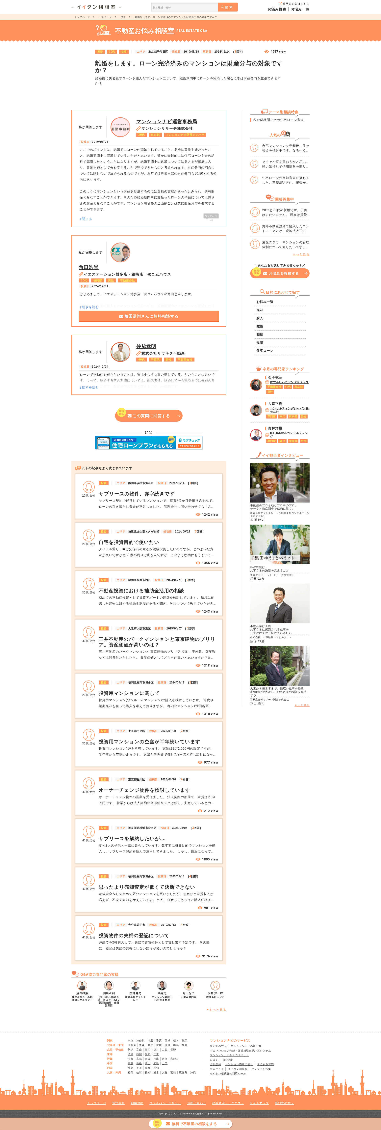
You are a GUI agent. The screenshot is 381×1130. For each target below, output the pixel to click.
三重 (156, 1054)
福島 (184, 1045)
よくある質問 (265, 1064)
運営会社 (118, 1103)
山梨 (164, 1049)
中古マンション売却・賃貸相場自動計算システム (240, 1050)
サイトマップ (259, 1103)
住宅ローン (265, 351)
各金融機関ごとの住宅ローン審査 (278, 120)
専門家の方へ (284, 1103)
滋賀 (130, 1058)
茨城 (167, 1040)
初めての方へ (218, 1046)
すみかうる (217, 1068)
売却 (260, 310)
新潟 (130, 1049)
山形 (176, 1045)
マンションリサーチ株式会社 (167, 128)
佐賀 (139, 1072)
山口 (164, 1063)
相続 (260, 334)
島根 (139, 1063)
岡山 (147, 1063)
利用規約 (137, 1103)
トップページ (82, 17)
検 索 (229, 7)
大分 (164, 1072)
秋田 (167, 1045)
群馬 (184, 1040)
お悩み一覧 (300, 9)
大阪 (147, 1058)
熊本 (156, 1072)
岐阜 (130, 1054)
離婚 (260, 326)
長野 (173, 1049)
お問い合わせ (196, 1103)
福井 (156, 1049)
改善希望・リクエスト (228, 1103)
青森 (142, 1045)
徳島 (130, 1067)
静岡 (139, 1054)
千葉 (159, 1040)
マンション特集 (261, 1068)
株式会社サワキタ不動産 (163, 353)
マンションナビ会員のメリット (229, 1055)
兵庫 (156, 1058)
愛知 (147, 1054)
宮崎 (173, 1072)
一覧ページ (105, 17)
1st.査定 (227, 1059)
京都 (139, 1058)
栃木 (176, 1040)
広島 (156, 1063)
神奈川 (140, 1040)
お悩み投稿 (276, 9)
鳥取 (130, 1063)
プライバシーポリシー (165, 1103)
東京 (130, 1040)
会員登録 (215, 1064)
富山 (139, 1049)
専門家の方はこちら (296, 3)
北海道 (132, 1045)
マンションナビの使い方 (246, 1046)
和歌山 (174, 1058)
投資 (123, 17)
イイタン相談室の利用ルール (228, 1073)
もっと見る (217, 1010)
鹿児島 (183, 1072)
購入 (260, 318)
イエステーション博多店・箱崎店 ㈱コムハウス (127, 274)
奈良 (164, 1058)
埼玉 (150, 1040)
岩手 (150, 1045)
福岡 (130, 1072)
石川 (147, 1049)
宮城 (159, 1045)
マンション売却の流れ (239, 1064)
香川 (139, 1067)
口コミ (214, 1059)
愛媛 (147, 1067)
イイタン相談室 (237, 1068)
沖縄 (193, 1072)
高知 (156, 1067)
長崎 (147, 1072)
